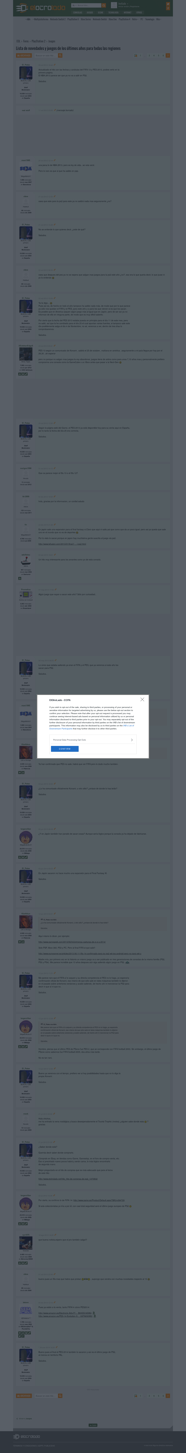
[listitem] (93, 739)
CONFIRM (65, 749)
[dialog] (93, 726)
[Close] (143, 700)
